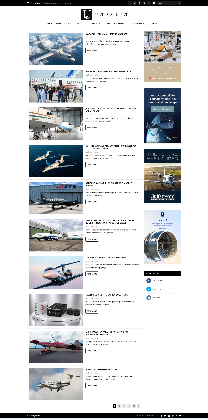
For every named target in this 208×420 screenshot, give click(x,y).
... (129, 406)
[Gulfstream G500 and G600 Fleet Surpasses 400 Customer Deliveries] (56, 161)
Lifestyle (80, 23)
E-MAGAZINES (96, 23)
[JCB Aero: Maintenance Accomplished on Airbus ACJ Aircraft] (56, 123)
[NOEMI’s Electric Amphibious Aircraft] (56, 49)
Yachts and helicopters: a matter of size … (58, 3)
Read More (92, 50)
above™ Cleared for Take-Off (101, 369)
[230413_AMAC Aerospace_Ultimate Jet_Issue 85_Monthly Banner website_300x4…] (162, 81)
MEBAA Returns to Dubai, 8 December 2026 (108, 71)
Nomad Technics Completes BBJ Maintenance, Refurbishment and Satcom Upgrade (110, 221)
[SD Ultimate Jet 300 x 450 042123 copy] (162, 142)
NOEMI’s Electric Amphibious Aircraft (106, 34)
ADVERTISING (138, 23)
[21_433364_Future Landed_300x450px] (162, 203)
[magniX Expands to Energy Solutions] (56, 310)
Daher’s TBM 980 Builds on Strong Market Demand (108, 184)
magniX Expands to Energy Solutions (106, 294)
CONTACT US (155, 23)
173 (133, 406)
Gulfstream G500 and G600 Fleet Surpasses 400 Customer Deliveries (110, 147)
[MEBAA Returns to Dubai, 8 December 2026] (56, 86)
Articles (68, 23)
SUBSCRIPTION (120, 23)
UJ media (36, 416)
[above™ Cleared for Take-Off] (56, 384)
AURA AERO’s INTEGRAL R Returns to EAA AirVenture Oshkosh (106, 333)
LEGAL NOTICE (140, 415)
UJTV (108, 23)
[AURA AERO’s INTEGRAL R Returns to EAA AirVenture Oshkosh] (56, 347)
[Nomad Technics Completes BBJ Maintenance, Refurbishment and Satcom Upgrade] (56, 235)
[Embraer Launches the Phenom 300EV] (56, 272)
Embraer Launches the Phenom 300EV (105, 257)
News (58, 23)
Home (49, 23)
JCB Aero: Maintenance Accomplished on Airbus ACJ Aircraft (112, 110)
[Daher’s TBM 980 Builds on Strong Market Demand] (56, 198)
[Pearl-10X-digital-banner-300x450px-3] (162, 263)
